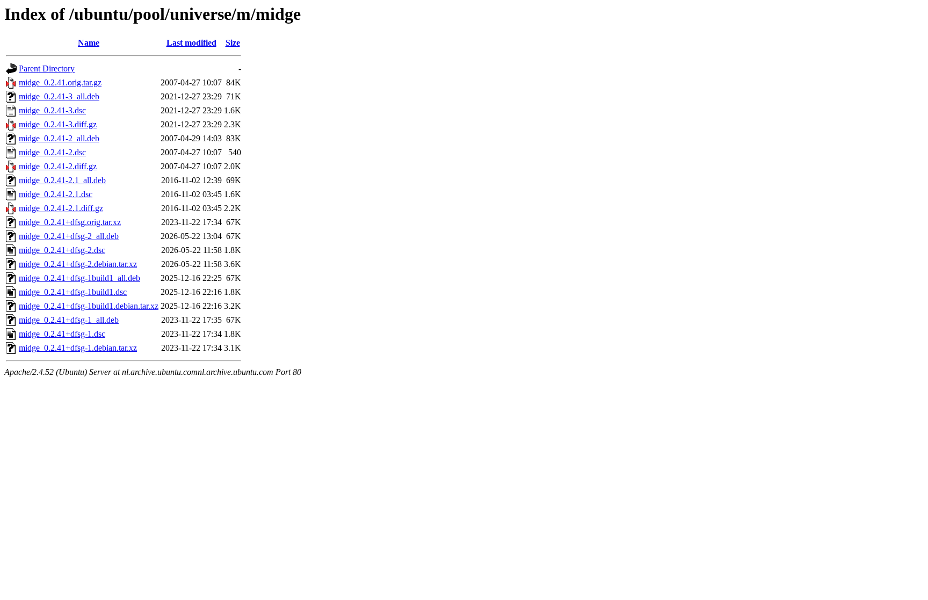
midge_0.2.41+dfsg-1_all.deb (69, 319)
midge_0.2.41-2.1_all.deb (62, 180)
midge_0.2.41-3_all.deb (59, 96)
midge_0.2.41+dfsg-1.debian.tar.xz (78, 347)
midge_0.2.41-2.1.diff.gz (61, 208)
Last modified (191, 42)
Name (88, 42)
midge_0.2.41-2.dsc (52, 152)
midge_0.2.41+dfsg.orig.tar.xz (70, 222)
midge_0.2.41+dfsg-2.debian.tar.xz (78, 264)
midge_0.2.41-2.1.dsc (55, 194)
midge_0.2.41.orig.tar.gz (60, 82)
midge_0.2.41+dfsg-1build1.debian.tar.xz (88, 305)
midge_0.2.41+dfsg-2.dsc (62, 250)
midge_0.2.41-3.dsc (52, 110)
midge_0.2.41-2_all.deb (59, 138)
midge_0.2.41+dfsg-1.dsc (62, 333)
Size (233, 42)
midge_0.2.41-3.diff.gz (58, 124)
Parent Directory (47, 68)
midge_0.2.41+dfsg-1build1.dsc (73, 292)
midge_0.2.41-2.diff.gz (58, 166)
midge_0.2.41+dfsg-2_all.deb (69, 236)
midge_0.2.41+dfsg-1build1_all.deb (79, 278)
